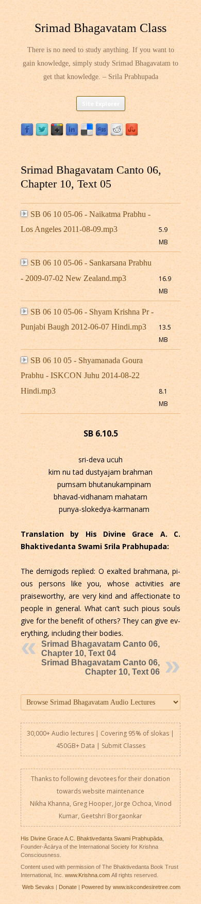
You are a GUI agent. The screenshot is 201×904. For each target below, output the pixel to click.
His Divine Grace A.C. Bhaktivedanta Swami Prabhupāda (91, 838)
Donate (68, 887)
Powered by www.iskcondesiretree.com (130, 887)
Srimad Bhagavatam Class (100, 28)
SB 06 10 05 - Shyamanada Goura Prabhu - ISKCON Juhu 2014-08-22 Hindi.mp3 (82, 375)
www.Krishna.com (87, 875)
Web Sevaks (38, 887)
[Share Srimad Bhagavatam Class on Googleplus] (57, 133)
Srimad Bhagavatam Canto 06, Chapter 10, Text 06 (100, 667)
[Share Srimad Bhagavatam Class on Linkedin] (71, 133)
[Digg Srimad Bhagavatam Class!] (101, 133)
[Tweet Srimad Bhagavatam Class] (42, 133)
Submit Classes (123, 745)
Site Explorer (101, 103)
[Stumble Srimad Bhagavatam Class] (131, 133)
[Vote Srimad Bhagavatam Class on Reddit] (116, 133)
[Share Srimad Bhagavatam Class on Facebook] (27, 133)
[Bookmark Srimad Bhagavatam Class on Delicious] (86, 133)
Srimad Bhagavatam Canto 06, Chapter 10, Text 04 (100, 649)
